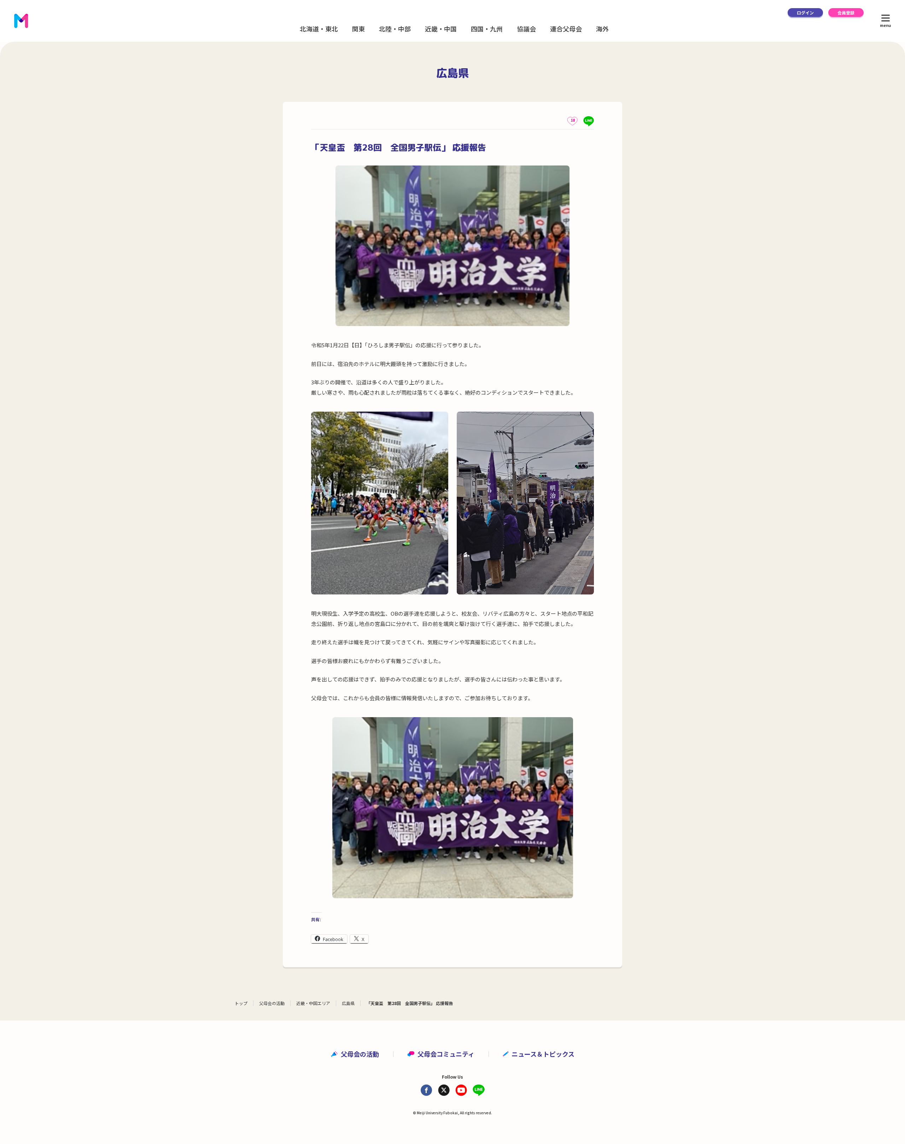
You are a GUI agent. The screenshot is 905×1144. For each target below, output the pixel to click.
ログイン (805, 13)
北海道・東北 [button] (319, 28)
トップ (241, 1003)
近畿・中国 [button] (441, 28)
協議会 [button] (526, 28)
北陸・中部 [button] (395, 28)
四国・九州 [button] (487, 28)
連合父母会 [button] (566, 28)
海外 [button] (602, 28)
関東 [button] (358, 28)
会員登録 (845, 13)
